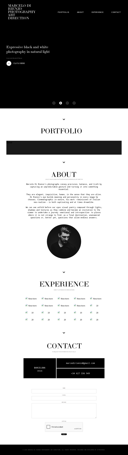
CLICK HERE (19, 63)
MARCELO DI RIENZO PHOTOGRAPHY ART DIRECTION (22, 12)
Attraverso (100, 450)
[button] (53, 103)
